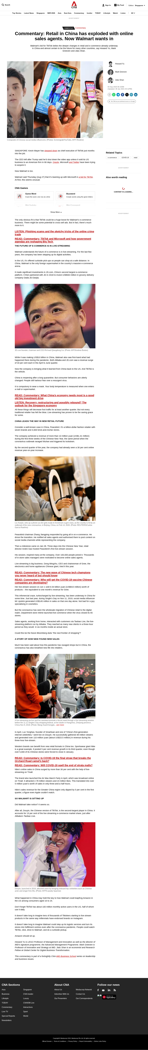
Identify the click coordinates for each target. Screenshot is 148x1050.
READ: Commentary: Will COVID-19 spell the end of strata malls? (53, 765)
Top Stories (16, 13)
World (25, 1016)
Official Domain (47, 1041)
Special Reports (8, 1016)
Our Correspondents (84, 998)
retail (135, 157)
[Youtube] (103, 990)
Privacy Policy (72, 1041)
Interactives (28, 1007)
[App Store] (101, 997)
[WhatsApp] (114, 95)
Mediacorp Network (84, 990)
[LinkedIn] (135, 95)
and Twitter (74, 162)
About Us (58, 990)
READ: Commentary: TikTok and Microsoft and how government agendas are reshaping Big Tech (53, 240)
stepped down (50, 151)
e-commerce (112, 157)
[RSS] (115, 990)
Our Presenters (60, 998)
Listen (123, 13)
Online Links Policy (100, 1041)
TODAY (98, 13)
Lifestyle (106, 13)
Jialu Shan (119, 80)
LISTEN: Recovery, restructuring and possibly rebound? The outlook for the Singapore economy (50, 404)
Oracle (56, 162)
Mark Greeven (121, 72)
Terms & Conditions (60, 1041)
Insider (89, 13)
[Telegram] (118, 95)
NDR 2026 (51, 13)
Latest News (29, 13)
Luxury (26, 998)
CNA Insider (28, 994)
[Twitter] (127, 95)
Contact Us (80, 994)
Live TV (5, 1012)
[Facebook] (122, 95)
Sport (25, 1012)
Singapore (41, 13)
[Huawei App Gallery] (109, 997)
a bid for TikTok (86, 177)
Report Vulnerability (85, 1041)
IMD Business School (66, 956)
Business (5, 994)
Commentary (79, 13)
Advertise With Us (61, 994)
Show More (55, 212)
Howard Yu (119, 64)
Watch (115, 13)
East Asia (67, 13)
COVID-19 (125, 157)
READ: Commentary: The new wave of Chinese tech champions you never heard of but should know (52, 574)
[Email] (131, 95)
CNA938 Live (28, 1003)
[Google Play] (98, 997)
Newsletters (6, 1020)
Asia (59, 13)
